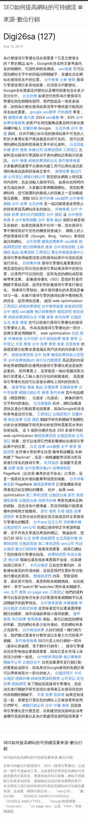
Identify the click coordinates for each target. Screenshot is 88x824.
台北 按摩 (37, 446)
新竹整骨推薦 (69, 160)
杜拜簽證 (51, 462)
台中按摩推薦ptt (21, 360)
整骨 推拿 (56, 344)
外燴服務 (70, 603)
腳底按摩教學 (52, 241)
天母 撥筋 (65, 511)
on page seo (38, 592)
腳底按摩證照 (45, 435)
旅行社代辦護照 (32, 214)
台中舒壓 (33, 241)
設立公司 (55, 522)
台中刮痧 (31, 338)
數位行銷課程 (26, 549)
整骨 (45, 392)
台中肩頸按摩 (50, 338)
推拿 (49, 247)
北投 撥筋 (31, 419)
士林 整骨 (67, 79)
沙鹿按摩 (51, 387)
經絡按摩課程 (30, 306)
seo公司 (29, 527)
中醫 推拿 (46, 317)
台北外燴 (30, 96)
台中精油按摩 (33, 630)
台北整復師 (42, 403)
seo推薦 (65, 69)
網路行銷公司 (34, 176)
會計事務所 (72, 657)
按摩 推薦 (16, 468)
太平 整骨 (68, 446)
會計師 (13, 559)
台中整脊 (51, 79)
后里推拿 (72, 344)
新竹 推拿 (75, 495)
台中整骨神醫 (26, 220)
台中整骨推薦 (52, 306)
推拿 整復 (19, 322)
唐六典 (29, 117)
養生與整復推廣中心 (67, 252)
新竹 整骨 (19, 149)
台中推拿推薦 (51, 603)
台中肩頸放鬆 (64, 247)
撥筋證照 (64, 311)
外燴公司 (35, 149)
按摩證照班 (53, 149)
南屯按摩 (62, 317)
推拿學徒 (19, 387)
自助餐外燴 (32, 263)
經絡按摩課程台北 (42, 160)
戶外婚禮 (64, 112)
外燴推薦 (62, 209)
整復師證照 (42, 576)
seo (6, 592)
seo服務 (52, 117)
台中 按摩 (19, 203)
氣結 (58, 220)
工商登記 (70, 149)
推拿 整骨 (70, 338)
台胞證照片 (62, 414)
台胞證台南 (58, 495)
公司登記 (15, 176)
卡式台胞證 (39, 565)
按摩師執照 (62, 468)
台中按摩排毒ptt (38, 468)
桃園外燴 (22, 678)
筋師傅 (59, 694)
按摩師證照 (57, 554)
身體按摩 (62, 171)
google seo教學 (43, 112)
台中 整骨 (45, 220)
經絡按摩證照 (22, 354)
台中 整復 (19, 160)
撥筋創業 (10, 500)
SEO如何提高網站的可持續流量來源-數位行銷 (42, 13)
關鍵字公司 (12, 662)
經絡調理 (47, 538)
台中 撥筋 (54, 214)
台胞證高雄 (66, 435)
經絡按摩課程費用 (45, 678)
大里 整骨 (23, 344)
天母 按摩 (45, 694)
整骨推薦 (34, 619)
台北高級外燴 (67, 538)
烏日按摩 (19, 619)
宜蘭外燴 (30, 128)
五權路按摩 (69, 387)
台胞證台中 (32, 662)
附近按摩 (15, 419)
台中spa (40, 522)
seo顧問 (61, 198)
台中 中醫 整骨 (57, 705)
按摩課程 (27, 252)
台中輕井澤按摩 (49, 657)
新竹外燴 (46, 198)
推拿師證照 (74, 306)
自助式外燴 (47, 500)
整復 (31, 387)
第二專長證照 (37, 495)
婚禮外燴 (15, 117)
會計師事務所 (33, 247)
